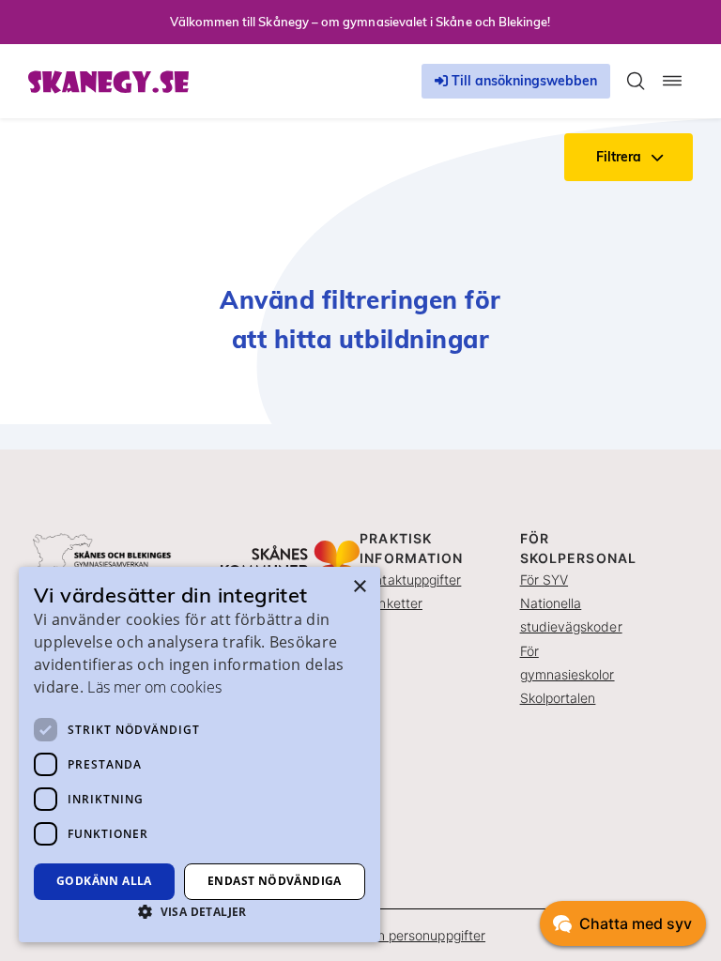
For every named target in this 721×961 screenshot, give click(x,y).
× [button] (359, 587)
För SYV (544, 579)
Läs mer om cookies (154, 687)
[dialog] (199, 754)
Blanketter (391, 603)
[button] (199, 911)
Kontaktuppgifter (410, 579)
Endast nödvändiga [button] (274, 881)
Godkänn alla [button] (104, 881)
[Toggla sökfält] (635, 80)
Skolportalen (558, 698)
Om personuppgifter (424, 935)
